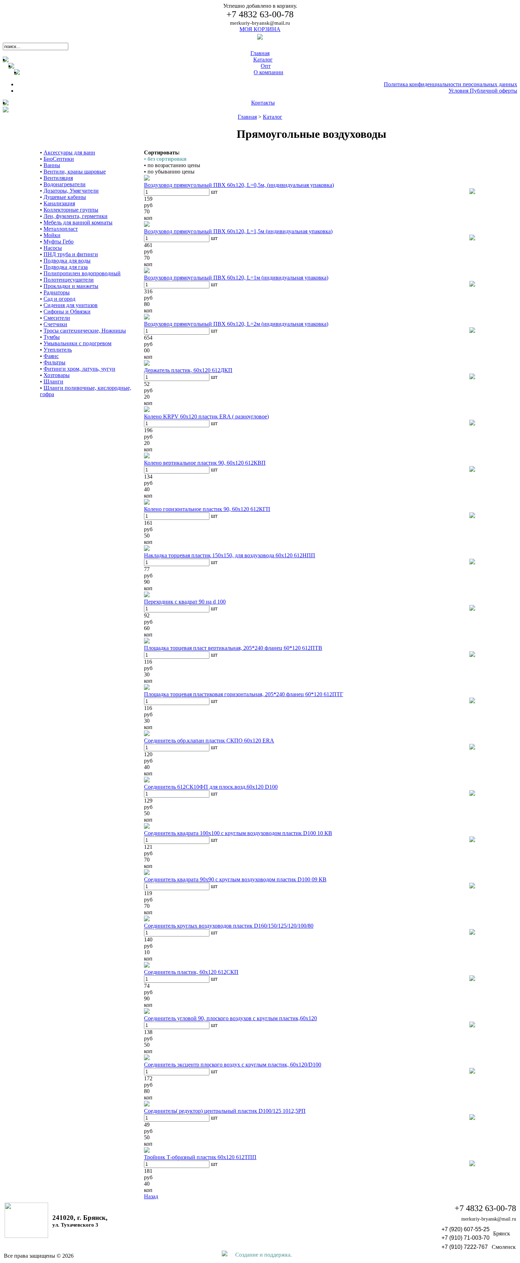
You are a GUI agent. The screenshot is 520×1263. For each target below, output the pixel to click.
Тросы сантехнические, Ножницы (85, 331)
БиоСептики (59, 159)
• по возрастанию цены (172, 165)
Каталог (272, 117)
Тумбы (52, 337)
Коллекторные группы (71, 210)
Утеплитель (58, 350)
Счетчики (55, 324)
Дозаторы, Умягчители (71, 191)
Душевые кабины (65, 197)
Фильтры (54, 362)
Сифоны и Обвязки (67, 312)
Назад (151, 1196)
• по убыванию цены (169, 172)
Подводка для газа (66, 267)
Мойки (52, 235)
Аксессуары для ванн (69, 152)
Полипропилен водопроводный (82, 273)
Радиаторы (57, 292)
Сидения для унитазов (71, 305)
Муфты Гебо (59, 242)
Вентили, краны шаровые (75, 172)
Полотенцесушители (69, 280)
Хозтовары (57, 375)
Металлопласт (61, 229)
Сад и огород (59, 299)
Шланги (53, 381)
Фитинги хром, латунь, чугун (79, 369)
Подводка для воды (67, 261)
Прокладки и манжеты (71, 286)
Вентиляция (58, 178)
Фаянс (51, 356)
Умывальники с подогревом (77, 343)
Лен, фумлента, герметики (76, 216)
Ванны (52, 165)
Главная (247, 117)
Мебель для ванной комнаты (78, 222)
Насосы (53, 248)
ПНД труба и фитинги (71, 254)
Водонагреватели (65, 184)
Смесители (57, 318)
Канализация (59, 203)
